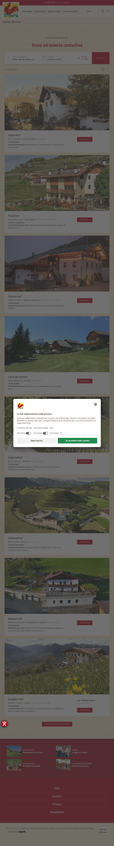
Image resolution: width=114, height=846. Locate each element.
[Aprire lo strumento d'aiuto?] (4, 724)
